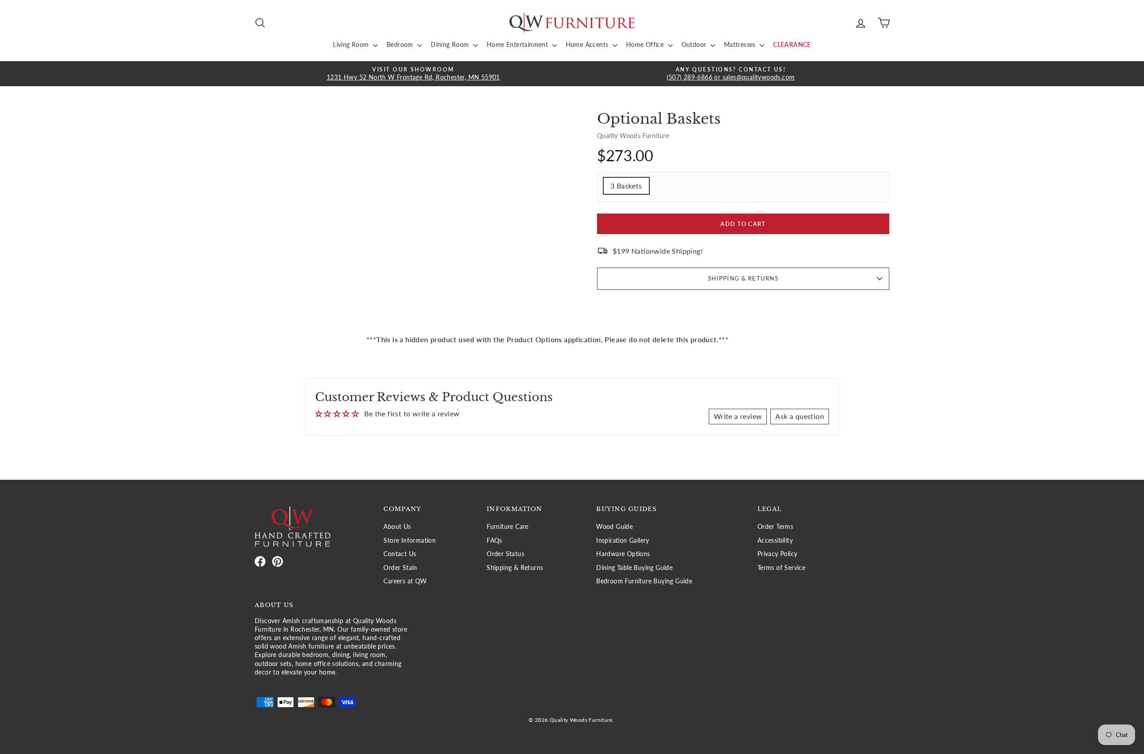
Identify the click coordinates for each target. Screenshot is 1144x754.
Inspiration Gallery (622, 540)
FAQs (494, 540)
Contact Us (399, 553)
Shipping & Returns (743, 278)
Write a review (738, 416)
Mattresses (740, 44)
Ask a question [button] (799, 416)
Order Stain (400, 567)
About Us (397, 526)
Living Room (352, 44)
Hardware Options (623, 553)
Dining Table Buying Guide (634, 567)
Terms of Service (781, 567)
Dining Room (451, 44)
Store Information (409, 540)
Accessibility (775, 540)
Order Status (505, 553)
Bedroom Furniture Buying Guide (644, 581)
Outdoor (694, 44)
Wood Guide (614, 526)
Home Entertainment (518, 44)
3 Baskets (626, 185)
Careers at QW (405, 581)
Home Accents (588, 44)
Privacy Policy (777, 553)
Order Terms (775, 526)
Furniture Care (508, 526)
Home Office (646, 44)
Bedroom (401, 44)
